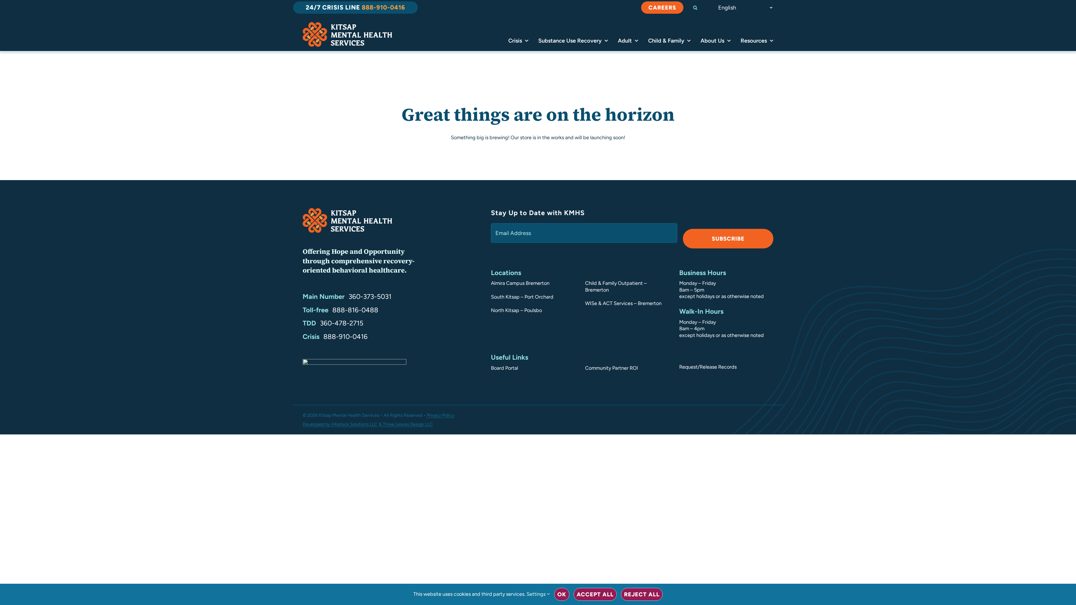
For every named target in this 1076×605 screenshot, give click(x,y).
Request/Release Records (708, 367)
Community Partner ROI (611, 368)
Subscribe (728, 238)
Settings (537, 594)
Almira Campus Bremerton (520, 283)
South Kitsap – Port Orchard (522, 297)
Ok (561, 594)
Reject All (642, 594)
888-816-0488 (355, 310)
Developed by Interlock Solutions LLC (340, 424)
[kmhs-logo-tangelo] (347, 25)
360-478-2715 (341, 323)
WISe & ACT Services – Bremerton (623, 303)
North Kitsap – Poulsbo (516, 310)
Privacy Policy (440, 415)
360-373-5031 (370, 296)
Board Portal (504, 368)
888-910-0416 (345, 336)
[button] (700, 7)
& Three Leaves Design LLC (406, 424)
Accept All (595, 594)
